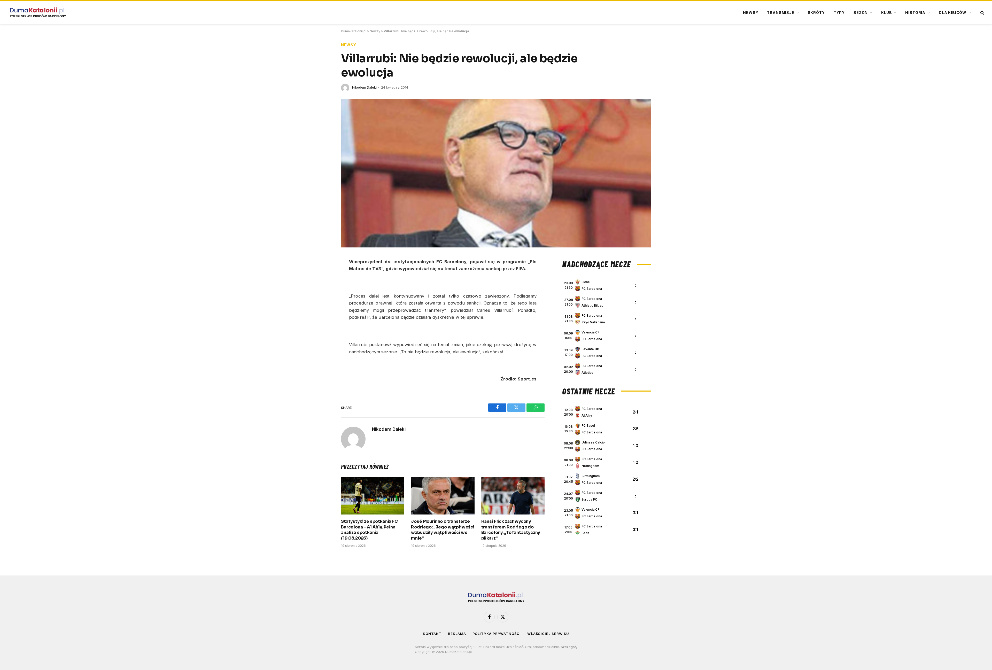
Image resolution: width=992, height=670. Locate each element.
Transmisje (780, 12)
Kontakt (432, 634)
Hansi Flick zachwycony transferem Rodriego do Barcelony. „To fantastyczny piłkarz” (510, 530)
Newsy (750, 12)
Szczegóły (569, 647)
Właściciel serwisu (548, 634)
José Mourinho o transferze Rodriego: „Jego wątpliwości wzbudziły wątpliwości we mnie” (442, 530)
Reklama (457, 634)
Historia (915, 12)
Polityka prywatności (496, 634)
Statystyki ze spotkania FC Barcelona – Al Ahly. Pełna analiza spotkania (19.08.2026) (369, 530)
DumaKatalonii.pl (353, 31)
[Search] (981, 13)
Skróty (816, 12)
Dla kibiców (952, 12)
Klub (886, 12)
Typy (839, 12)
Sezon (861, 12)
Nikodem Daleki (364, 87)
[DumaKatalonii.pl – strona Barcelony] (38, 13)
